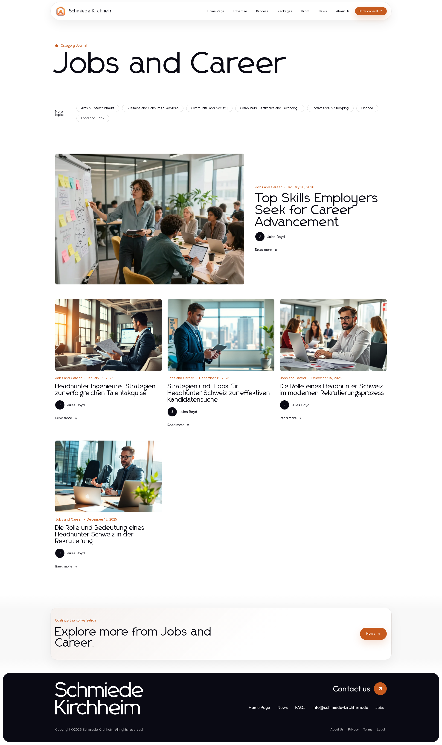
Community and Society (209, 108)
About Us (336, 729)
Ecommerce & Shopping (330, 108)
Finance (367, 108)
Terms (367, 729)
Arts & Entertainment (97, 108)
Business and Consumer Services (153, 108)
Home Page (259, 707)
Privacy (353, 729)
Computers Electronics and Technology (270, 108)
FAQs (300, 707)
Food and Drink (93, 118)
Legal (381, 729)
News (370, 633)
